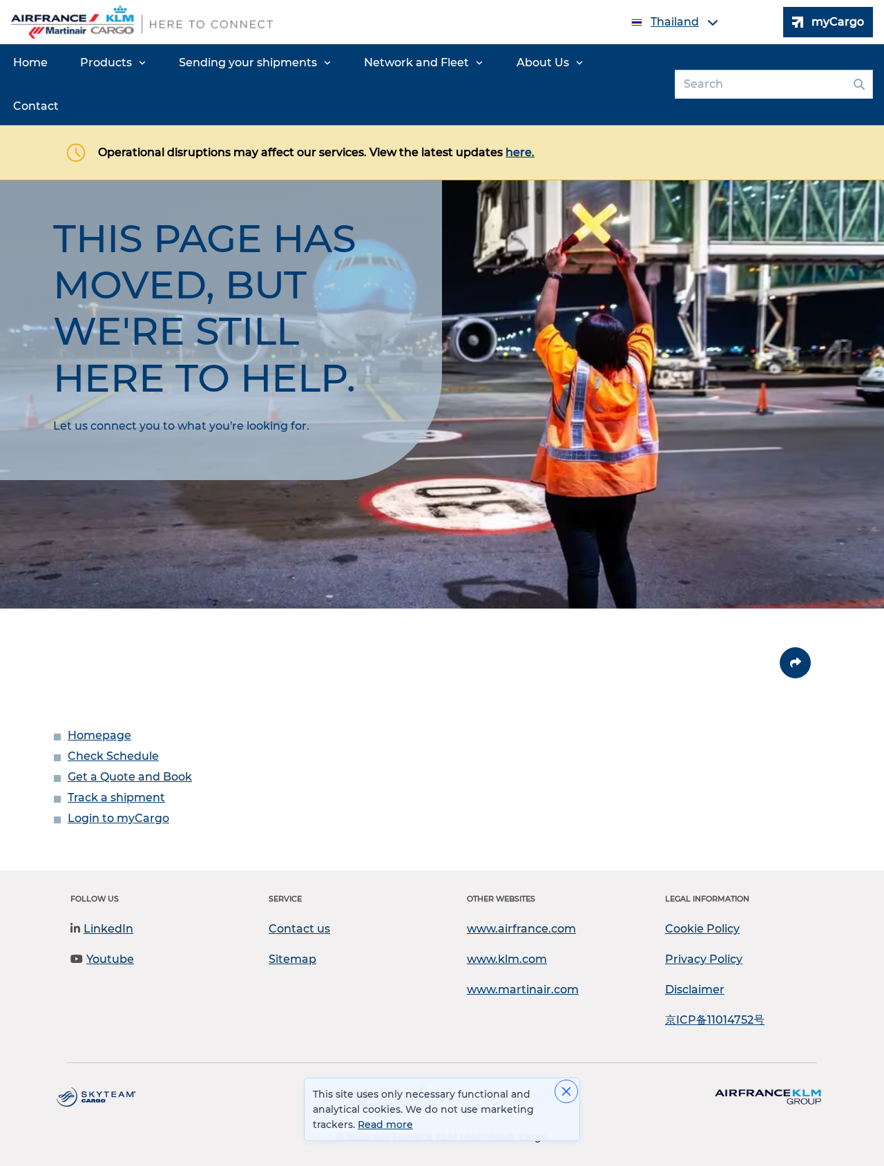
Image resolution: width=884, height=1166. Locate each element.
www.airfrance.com (521, 928)
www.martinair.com (523, 989)
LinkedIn (108, 928)
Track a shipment (116, 797)
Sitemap (292, 959)
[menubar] (334, 84)
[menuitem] (30, 63)
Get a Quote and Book (130, 776)
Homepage (99, 735)
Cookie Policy (702, 928)
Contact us (299, 928)
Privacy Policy (703, 959)
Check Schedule (113, 756)
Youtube (110, 959)
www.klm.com (507, 959)
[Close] (566, 1091)
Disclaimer (694, 989)
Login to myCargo (118, 818)
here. (520, 152)
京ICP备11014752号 (715, 1019)
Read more (385, 1124)
